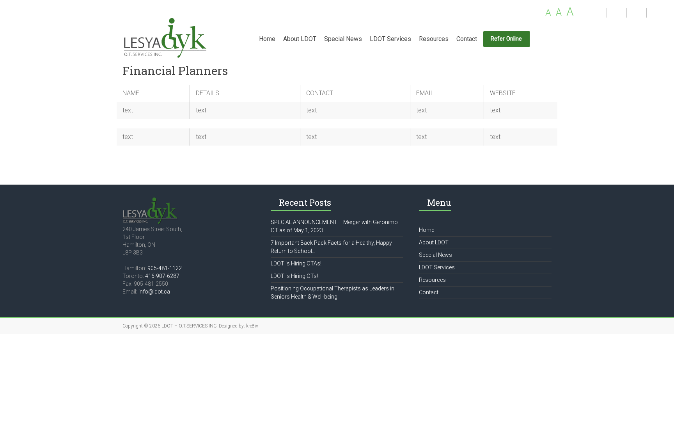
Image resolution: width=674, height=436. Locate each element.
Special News (343, 39)
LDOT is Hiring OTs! (294, 276)
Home (267, 39)
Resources (434, 39)
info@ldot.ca (154, 291)
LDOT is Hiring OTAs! (296, 263)
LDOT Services (390, 39)
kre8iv (252, 326)
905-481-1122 (164, 268)
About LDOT (299, 39)
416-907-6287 (162, 276)
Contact (466, 39)
